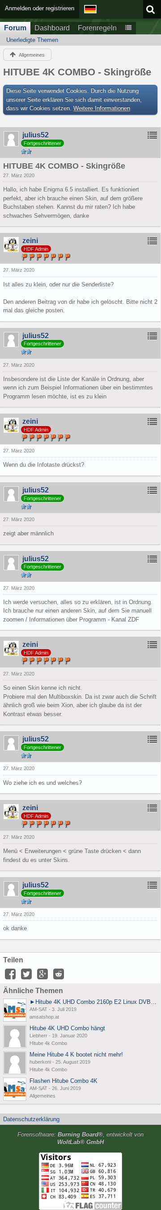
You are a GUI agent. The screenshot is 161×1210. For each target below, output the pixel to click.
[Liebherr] (14, 1036)
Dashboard (52, 28)
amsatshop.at (44, 1016)
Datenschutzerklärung (31, 1119)
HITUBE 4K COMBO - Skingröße (77, 72)
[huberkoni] (14, 1062)
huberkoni (40, 1062)
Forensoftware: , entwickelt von (80, 1138)
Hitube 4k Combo (48, 1043)
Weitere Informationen (101, 108)
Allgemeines (42, 1095)
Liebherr (38, 1035)
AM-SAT (38, 1009)
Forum (15, 28)
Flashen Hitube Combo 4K (63, 1080)
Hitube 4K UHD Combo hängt (67, 1028)
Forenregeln (97, 28)
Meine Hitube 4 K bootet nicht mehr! (76, 1054)
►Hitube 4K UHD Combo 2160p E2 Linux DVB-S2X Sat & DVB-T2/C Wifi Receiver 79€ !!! (93, 1002)
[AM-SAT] (14, 1010)
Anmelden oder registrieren (39, 8)
